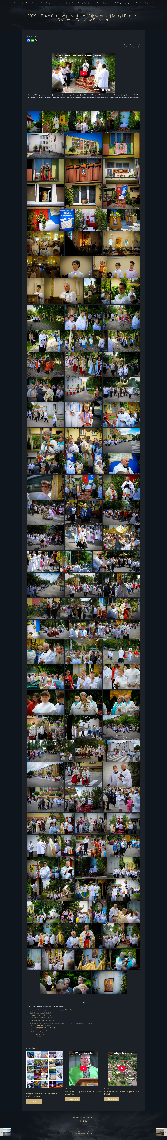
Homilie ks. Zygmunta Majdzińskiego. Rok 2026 (83, 1092)
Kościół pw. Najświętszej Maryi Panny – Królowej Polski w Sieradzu (53, 1010)
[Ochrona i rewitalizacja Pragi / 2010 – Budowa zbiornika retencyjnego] (5, 1132)
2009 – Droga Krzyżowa (39, 1034)
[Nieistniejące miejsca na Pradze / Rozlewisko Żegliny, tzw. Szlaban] (161, 1132)
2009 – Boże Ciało (37, 1032)
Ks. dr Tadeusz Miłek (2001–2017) (42, 1015)
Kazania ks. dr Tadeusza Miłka (41, 1017)
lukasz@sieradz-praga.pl (86, 1133)
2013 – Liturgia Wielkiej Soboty (41, 1025)
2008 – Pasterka (36, 1036)
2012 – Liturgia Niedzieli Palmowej (43, 1028)
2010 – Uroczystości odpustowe (41, 1030)
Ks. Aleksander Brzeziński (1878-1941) (42, 1020)
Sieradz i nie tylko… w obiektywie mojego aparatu (42, 1094)
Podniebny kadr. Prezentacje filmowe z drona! (122, 1092)
